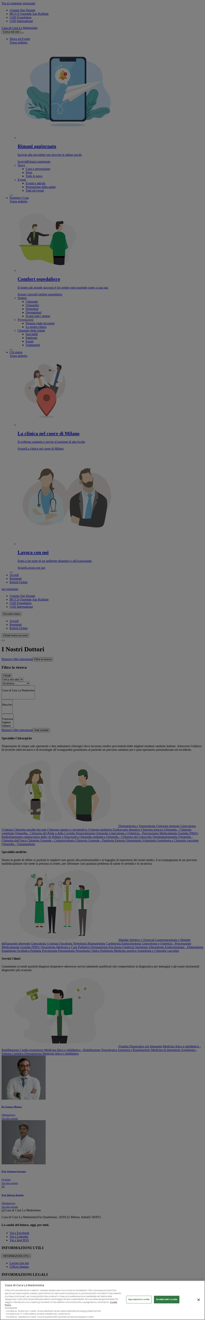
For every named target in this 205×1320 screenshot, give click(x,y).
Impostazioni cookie (138, 1299)
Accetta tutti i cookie (166, 1299)
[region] (102, 1300)
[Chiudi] (198, 1299)
